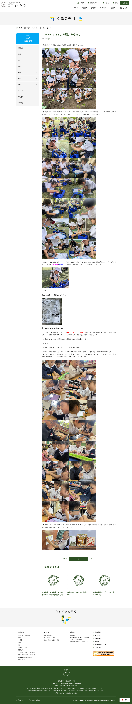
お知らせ (20, 48)
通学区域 (72, 635)
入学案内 (112, 8)
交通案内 (125, 3)
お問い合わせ (123, 8)
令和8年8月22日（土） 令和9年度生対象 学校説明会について (80, 638)
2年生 (19, 60)
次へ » (92, 558)
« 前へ (65, 558)
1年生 (19, 54)
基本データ (21, 645)
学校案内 (84, 8)
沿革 (19, 637)
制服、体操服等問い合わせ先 (26, 655)
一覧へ (79, 559)
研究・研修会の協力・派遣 (51, 640)
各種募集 (20, 97)
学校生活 (94, 8)
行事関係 (20, 103)
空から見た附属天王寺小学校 (26, 652)
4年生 (19, 72)
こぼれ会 (106, 3)
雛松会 (116, 3)
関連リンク (21, 650)
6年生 (19, 84)
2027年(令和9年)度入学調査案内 (79, 641)
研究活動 (103, 8)
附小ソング (21, 659)
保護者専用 (27, 28)
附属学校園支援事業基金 (25, 657)
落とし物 (20, 91)
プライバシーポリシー (35, 700)
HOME (76, 8)
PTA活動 (81, 3)
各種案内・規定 (22, 647)
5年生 (19, 78)
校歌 (19, 642)
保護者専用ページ (94, 3)
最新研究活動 (48, 635)
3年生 (19, 66)
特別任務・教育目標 (24, 635)
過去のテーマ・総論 (49, 637)
